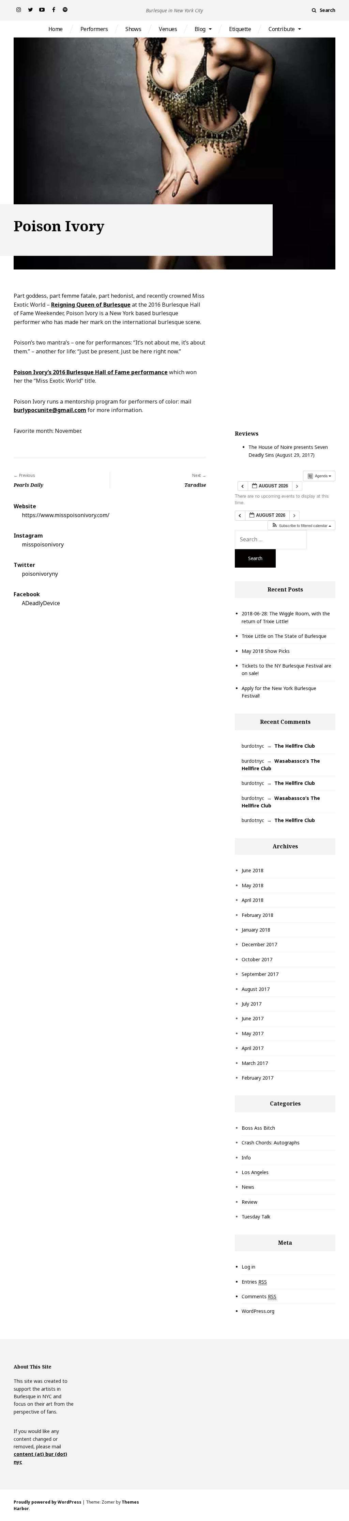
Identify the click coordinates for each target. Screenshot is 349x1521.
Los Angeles (255, 1172)
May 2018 (252, 885)
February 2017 (257, 1077)
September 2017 (260, 974)
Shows (133, 29)
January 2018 (256, 929)
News (248, 1187)
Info (246, 1157)
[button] (301, 525)
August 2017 (256, 989)
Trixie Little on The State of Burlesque (284, 636)
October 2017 (257, 959)
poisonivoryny (40, 573)
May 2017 (252, 1033)
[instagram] (19, 9)
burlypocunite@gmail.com (50, 410)
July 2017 (251, 1003)
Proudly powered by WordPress (47, 1502)
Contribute (281, 29)
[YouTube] (42, 9)
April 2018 (252, 900)
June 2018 (252, 870)
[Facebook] (53, 9)
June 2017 (252, 1018)
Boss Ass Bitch (258, 1128)
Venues (168, 29)
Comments (259, 1296)
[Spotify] (65, 9)
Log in (248, 1266)
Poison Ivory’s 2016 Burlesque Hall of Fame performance (91, 372)
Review (249, 1202)
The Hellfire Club (294, 746)
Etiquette (240, 29)
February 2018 (257, 915)
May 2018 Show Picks (266, 651)
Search (327, 10)
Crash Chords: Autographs (271, 1142)
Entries (254, 1281)
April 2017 (252, 1048)
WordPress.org (258, 1311)
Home (55, 29)
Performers (94, 29)
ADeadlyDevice (41, 603)
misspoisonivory (43, 544)
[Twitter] (30, 9)
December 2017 (259, 944)
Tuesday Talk (256, 1216)
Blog (200, 29)
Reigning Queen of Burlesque (91, 304)
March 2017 (255, 1063)
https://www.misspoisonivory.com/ (65, 515)
